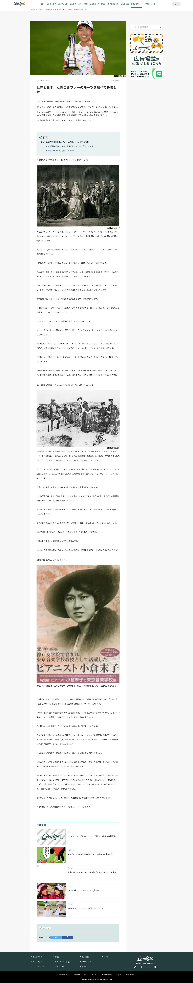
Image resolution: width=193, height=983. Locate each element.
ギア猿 (84, 966)
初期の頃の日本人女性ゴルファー (61, 150)
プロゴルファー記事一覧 (45, 9)
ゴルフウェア (37, 962)
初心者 (57, 957)
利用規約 (77, 974)
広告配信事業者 (107, 974)
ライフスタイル (60, 966)
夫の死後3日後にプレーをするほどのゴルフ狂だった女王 (70, 146)
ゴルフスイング (38, 966)
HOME (33, 9)
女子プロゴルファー (44, 928)
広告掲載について (64, 974)
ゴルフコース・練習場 (62, 962)
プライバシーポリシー (91, 974)
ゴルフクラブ (37, 957)
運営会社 (119, 974)
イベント (107, 957)
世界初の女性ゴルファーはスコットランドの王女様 (68, 141)
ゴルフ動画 (85, 957)
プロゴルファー (87, 962)
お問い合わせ (130, 974)
